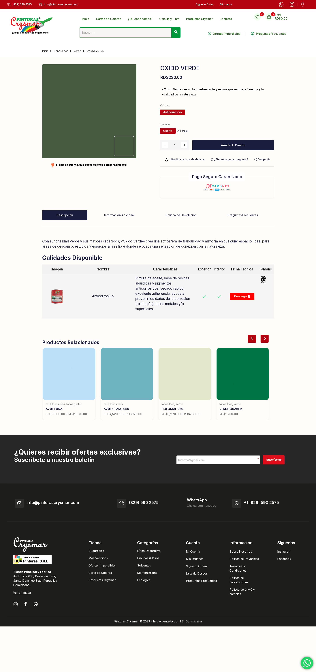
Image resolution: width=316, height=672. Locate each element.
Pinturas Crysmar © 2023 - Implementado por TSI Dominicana (158, 621)
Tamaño (165, 124)
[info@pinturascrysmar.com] (19, 503)
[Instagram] (15, 604)
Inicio (45, 50)
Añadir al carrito (233, 145)
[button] (262, 159)
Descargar (241, 296)
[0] (257, 16)
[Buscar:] (130, 33)
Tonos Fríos (61, 50)
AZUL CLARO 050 (116, 409)
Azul (48, 404)
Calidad (164, 105)
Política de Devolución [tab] (181, 215)
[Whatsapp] (35, 604)
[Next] (264, 339)
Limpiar (184, 130)
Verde (77, 50)
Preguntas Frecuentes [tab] (243, 215)
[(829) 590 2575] (121, 503)
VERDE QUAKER (230, 409)
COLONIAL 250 (172, 409)
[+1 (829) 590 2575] (236, 503)
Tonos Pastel (73, 404)
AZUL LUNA (54, 409)
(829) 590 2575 (144, 502)
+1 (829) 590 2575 (261, 502)
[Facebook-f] (25, 604)
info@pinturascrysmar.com (53, 502)
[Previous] (252, 339)
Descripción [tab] (65, 215)
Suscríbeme (273, 459)
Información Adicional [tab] (119, 215)
